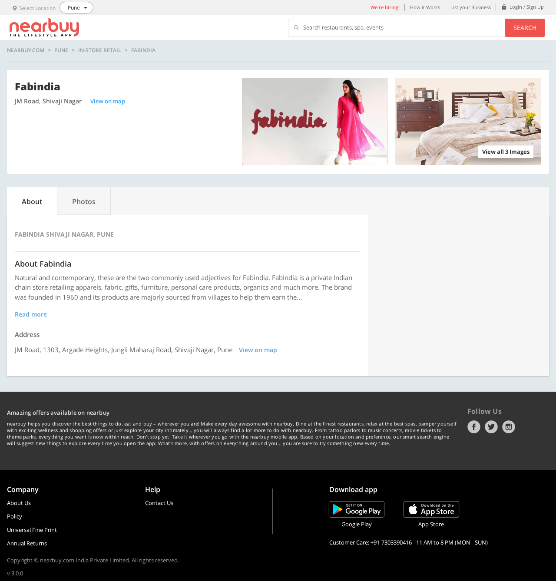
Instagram (508, 426)
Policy (14, 516)
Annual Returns (27, 543)
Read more (31, 314)
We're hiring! (385, 7)
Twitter (491, 426)
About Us (19, 503)
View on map (107, 101)
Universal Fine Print (32, 530)
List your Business (470, 7)
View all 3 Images (506, 151)
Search (524, 27)
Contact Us (159, 503)
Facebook (473, 426)
